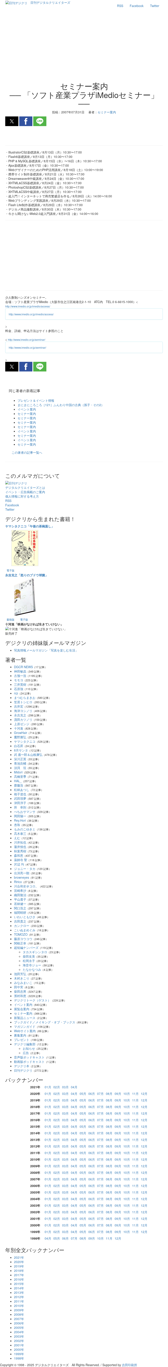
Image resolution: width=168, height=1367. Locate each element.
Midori (18, 772)
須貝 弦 (20, 768)
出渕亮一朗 (21, 873)
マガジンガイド (24, 1026)
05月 (83, 1093)
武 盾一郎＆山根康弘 (28, 754)
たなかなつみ (32, 969)
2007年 (19, 1319)
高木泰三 (20, 833)
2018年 (19, 1270)
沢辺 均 (19, 864)
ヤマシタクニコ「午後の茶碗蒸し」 (29, 526)
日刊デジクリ (23, 1070)
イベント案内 (27, 409)
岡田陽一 (20, 816)
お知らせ (29, 1048)
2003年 (19, 1336)
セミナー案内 (27, 413)
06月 (91, 1093)
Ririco (18, 882)
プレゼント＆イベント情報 (36, 400)
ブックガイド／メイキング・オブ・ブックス (44, 1022)
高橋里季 (20, 776)
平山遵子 (20, 899)
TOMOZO (21, 934)
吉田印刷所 (129, 1365)
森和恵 (18, 855)
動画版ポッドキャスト (29, 1061)
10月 (126, 1093)
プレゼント (21, 1039)
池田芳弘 (20, 974)
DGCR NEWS (23, 667)
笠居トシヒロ (23, 702)
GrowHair (20, 732)
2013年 (19, 1292)
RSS (120, 6)
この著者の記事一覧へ (27, 452)
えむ (17, 838)
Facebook (137, 6)
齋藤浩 (18, 785)
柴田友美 (29, 956)
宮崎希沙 (20, 890)
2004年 (19, 1332)
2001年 (19, 1345)
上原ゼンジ (21, 724)
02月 (56, 1087)
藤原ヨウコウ (23, 939)
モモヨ (18, 680)
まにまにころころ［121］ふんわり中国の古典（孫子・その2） (61, 405)
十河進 (18, 728)
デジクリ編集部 (24, 1044)
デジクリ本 (21, 1066)
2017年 (19, 1275)
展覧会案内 (21, 1009)
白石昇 (18, 746)
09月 (118, 1093)
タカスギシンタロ (35, 952)
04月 (74, 1087)
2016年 (19, 1279)
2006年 (19, 1323)
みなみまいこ (23, 982)
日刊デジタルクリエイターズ (50, 2)
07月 (100, 1093)
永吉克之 (20, 715)
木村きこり (21, 978)
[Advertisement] (84, 46)
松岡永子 (29, 960)
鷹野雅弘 (20, 737)
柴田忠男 (20, 991)
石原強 (18, 689)
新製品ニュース (24, 1017)
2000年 (19, 1349)
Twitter (154, 6)
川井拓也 (20, 842)
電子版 (10, 570)
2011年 (19, 1301)
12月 (144, 1093)
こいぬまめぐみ (24, 930)
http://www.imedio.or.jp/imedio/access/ (27, 306)
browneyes (21, 877)
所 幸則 (20, 807)
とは (25, 487)
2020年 (19, 1262)
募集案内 (20, 1035)
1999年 (19, 1354)
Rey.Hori (20, 820)
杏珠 (17, 825)
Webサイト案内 (25, 1031)
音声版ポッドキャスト (29, 1057)
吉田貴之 (20, 921)
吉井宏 (18, 706)
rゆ (16, 693)
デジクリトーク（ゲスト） (32, 1000)
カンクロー (21, 925)
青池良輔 (20, 763)
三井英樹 (20, 684)
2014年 (19, 1288)
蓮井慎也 (20, 846)
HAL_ (18, 781)
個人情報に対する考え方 (22, 496)
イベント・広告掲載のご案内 (25, 492)
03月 (65, 1087)
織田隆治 (20, 895)
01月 (48, 1087)
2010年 (19, 1305)
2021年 (19, 1257)
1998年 (19, 1358)
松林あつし (21, 789)
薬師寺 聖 (20, 860)
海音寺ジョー (32, 965)
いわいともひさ (24, 917)
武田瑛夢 (20, 798)
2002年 (19, 1340)
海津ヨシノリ (23, 710)
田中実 (18, 987)
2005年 (19, 1327)
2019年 (19, 1266)
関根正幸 (20, 943)
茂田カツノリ (23, 719)
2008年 (19, 1314)
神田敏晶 (20, 671)
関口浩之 (20, 908)
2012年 (19, 1297)
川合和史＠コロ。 (26, 886)
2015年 (19, 1283)
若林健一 (20, 903)
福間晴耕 (20, 912)
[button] (11, 121)
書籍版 (10, 619)
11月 (135, 1093)
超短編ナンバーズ (26, 947)
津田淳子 (20, 803)
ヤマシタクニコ (24, 741)
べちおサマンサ (24, 811)
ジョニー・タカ (24, 868)
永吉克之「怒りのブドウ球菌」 (26, 575)
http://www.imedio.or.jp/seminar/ (26, 339)
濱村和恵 (20, 996)
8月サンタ (21, 750)
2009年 (19, 1310)
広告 (26, 1053)
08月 (109, 1093)
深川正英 (20, 759)
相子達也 (20, 794)
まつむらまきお (24, 697)
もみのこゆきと (24, 829)
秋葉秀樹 (20, 851)
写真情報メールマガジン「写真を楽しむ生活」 (46, 650)
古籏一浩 (20, 675)
